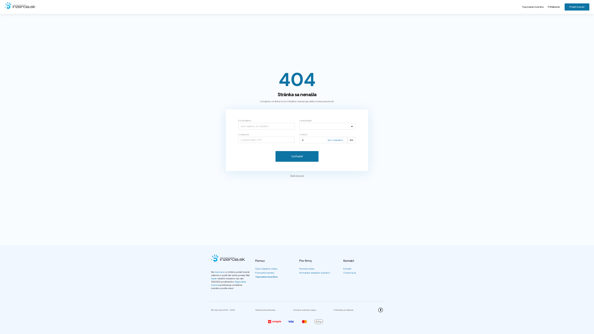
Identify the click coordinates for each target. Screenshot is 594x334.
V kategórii (305, 121)
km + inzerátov (335, 140)
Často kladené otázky (266, 268)
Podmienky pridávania (343, 310)
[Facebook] (380, 310)
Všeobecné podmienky (265, 310)
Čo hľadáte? (244, 121)
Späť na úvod (297, 175)
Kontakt (347, 268)
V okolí (303, 134)
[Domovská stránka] (20, 6)
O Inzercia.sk (349, 272)
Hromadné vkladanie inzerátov (314, 272)
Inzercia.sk (219, 272)
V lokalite (243, 134)
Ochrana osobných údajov (304, 310)
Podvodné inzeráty (264, 272)
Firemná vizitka (306, 268)
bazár (214, 278)
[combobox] (266, 140)
